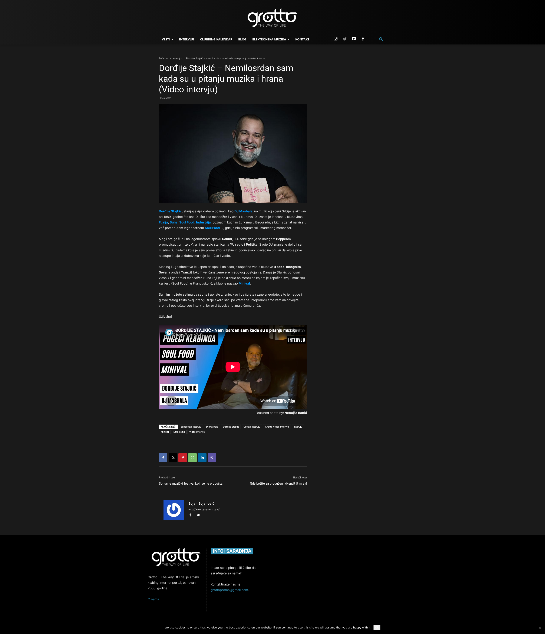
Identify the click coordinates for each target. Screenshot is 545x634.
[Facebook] (363, 39)
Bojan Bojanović (201, 503)
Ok (377, 627)
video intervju (197, 431)
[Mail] (199, 515)
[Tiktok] (345, 39)
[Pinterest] (182, 457)
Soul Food (179, 431)
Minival (165, 431)
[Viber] (212, 457)
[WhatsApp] (192, 457)
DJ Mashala (212, 426)
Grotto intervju (252, 426)
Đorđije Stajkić (231, 426)
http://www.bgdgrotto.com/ (203, 509)
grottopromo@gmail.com (229, 590)
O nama (153, 599)
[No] (540, 628)
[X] (173, 457)
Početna (163, 58)
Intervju (298, 426)
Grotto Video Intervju (277, 426)
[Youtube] (354, 39)
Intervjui (177, 58)
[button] (381, 39)
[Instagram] (335, 39)
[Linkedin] (202, 457)
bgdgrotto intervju (191, 426)
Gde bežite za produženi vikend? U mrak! (278, 483)
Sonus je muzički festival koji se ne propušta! (191, 483)
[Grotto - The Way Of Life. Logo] (272, 17)
